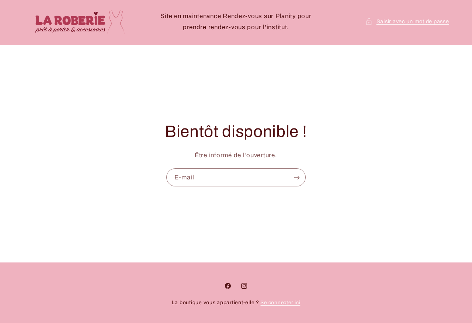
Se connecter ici (280, 302)
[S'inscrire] (296, 177)
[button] (407, 22)
